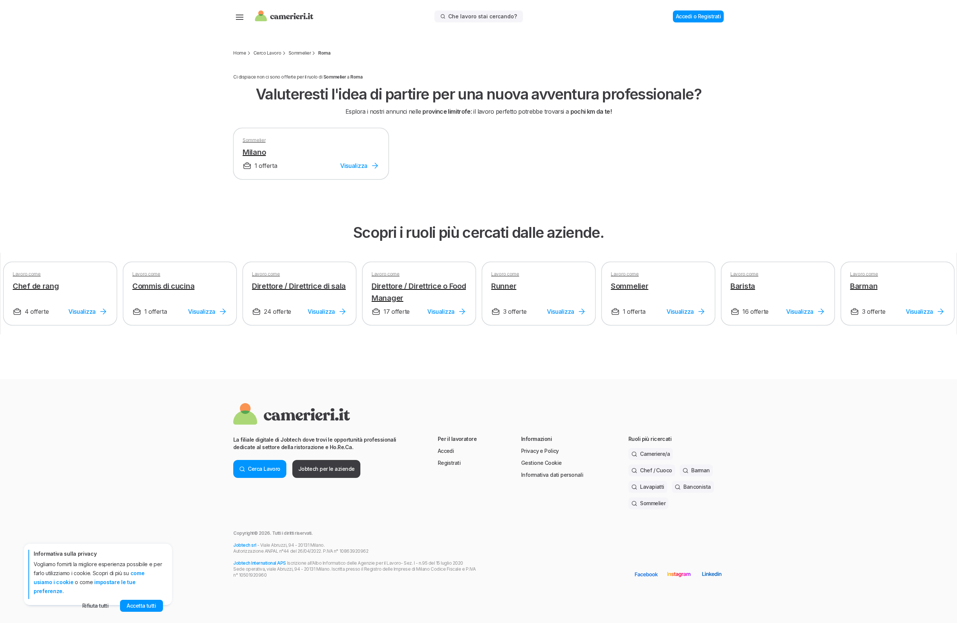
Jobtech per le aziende (326, 469)
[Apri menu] (239, 16)
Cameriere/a (655, 454)
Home (239, 53)
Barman (700, 470)
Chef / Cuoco (656, 470)
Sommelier (300, 53)
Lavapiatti (652, 487)
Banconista (697, 487)
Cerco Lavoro (267, 53)
